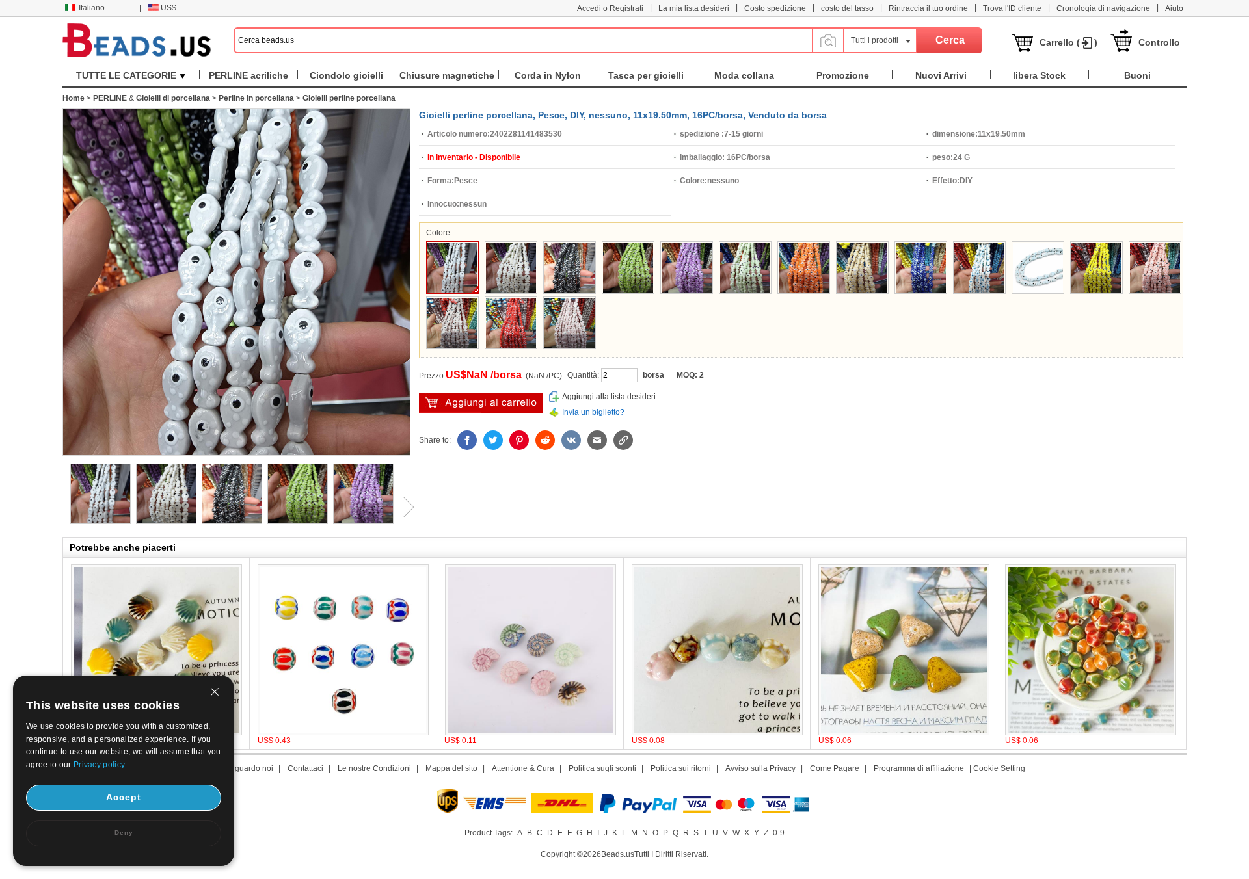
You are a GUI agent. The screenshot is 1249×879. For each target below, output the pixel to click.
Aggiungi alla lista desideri (609, 396)
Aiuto (1174, 8)
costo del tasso (847, 8)
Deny (123, 832)
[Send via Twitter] (493, 440)
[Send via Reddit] (545, 440)
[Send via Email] (597, 440)
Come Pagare (834, 768)
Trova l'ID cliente (1012, 8)
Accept (123, 797)
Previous (62, 507)
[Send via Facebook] (467, 440)
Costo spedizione (775, 8)
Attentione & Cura (523, 768)
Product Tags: (488, 832)
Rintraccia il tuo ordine (928, 8)
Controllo (1159, 42)
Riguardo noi (250, 768)
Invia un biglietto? (593, 412)
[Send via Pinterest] (519, 440)
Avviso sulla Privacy (760, 768)
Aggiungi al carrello (481, 403)
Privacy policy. (100, 764)
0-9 (779, 832)
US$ (168, 7)
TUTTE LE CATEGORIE (126, 75)
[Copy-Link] (623, 440)
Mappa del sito (451, 768)
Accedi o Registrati (610, 8)
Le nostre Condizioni (374, 768)
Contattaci (305, 768)
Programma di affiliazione (919, 768)
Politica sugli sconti (602, 768)
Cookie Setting (999, 768)
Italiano (92, 7)
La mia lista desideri (693, 8)
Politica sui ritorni (681, 768)
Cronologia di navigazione (1103, 8)
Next (404, 507)
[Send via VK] (571, 440)
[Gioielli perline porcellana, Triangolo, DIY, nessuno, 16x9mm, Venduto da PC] (903, 732)
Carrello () (1068, 42)
